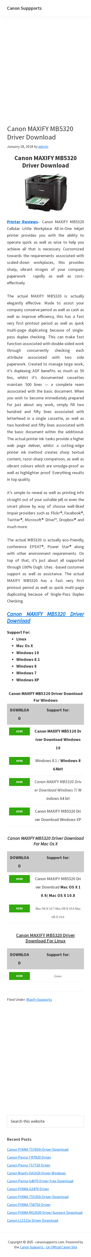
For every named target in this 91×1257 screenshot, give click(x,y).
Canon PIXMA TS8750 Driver (29, 1204)
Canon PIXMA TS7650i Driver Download (37, 1149)
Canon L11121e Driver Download (32, 1220)
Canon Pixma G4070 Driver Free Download (40, 1181)
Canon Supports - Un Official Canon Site (48, 1247)
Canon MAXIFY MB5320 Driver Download (45, 617)
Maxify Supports (39, 999)
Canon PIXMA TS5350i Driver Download (37, 1196)
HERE (19, 731)
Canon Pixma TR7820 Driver (29, 1157)
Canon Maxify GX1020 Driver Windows (36, 1173)
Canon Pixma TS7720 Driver (28, 1165)
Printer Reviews (22, 221)
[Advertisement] (45, 77)
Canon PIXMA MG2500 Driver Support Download (44, 1212)
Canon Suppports (24, 8)
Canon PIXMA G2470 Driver (28, 1188)
